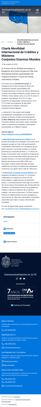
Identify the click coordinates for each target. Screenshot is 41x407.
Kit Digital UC (13, 404)
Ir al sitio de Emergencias (12, 347)
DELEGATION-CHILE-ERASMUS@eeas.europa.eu (22, 209)
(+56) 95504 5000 (10, 343)
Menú (37, 12)
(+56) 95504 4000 (10, 330)
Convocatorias (9, 233)
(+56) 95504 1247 (10, 382)
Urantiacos (17, 397)
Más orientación (9, 365)
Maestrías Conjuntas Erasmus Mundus (19, 173)
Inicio (3, 42)
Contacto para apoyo (11, 361)
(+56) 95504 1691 (10, 379)
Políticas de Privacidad (20, 305)
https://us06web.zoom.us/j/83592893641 (17, 134)
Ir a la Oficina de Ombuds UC (13, 386)
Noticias (10, 42)
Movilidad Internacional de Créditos (17, 139)
